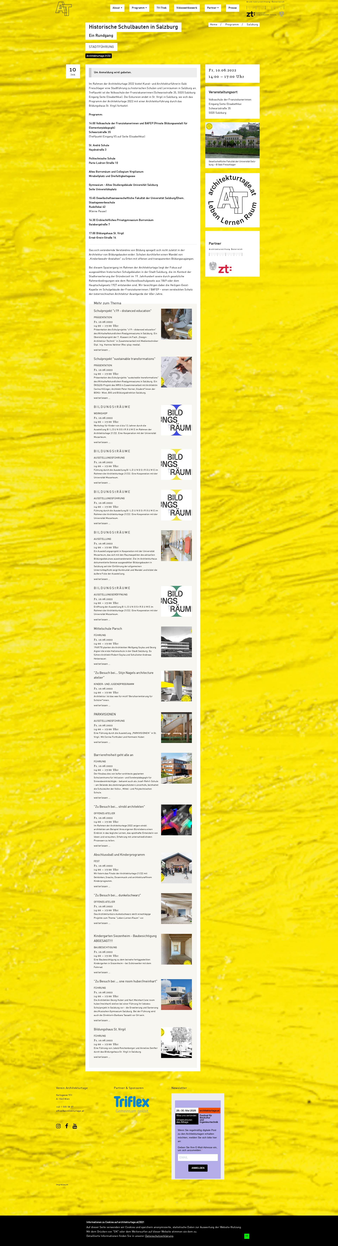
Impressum (62, 1185)
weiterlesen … (102, 350)
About (116, 8)
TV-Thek (162, 8)
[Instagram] (58, 1126)
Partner (212, 8)
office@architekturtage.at (70, 1111)
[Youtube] (75, 1126)
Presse (233, 8)
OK (246, 1236)
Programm (138, 8)
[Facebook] (66, 1126)
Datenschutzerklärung (159, 1236)
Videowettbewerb (187, 8)
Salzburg (252, 24)
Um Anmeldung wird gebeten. (113, 72)
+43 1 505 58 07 (65, 1107)
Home (213, 24)
